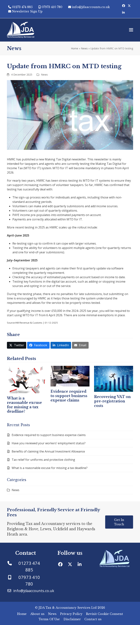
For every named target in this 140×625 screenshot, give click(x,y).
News (84, 48)
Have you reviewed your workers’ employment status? (48, 443)
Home (74, 48)
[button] (131, 29)
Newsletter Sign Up (27, 11)
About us (37, 614)
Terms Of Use (49, 619)
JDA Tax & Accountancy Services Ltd (68, 607)
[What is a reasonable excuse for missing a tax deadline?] (26, 379)
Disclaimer (72, 619)
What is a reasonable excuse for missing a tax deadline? (24, 405)
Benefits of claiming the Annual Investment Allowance (48, 451)
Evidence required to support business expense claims (68, 395)
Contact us (93, 619)
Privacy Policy (71, 614)
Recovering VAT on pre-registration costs (112, 401)
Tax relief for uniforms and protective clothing (43, 460)
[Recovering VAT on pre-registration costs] (113, 378)
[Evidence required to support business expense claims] (70, 376)
